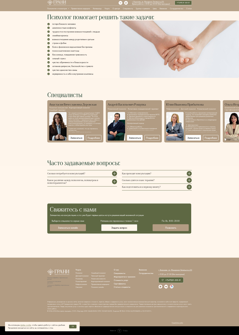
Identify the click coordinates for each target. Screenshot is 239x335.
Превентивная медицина (80, 8)
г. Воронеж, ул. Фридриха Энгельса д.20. (148, 2)
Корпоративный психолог (79, 107)
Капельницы (97, 8)
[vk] (120, 3)
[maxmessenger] (126, 3)
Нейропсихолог (172, 109)
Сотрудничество (176, 8)
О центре (116, 8)
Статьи (189, 8)
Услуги (107, 8)
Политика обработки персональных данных (57, 278)
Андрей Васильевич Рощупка (127, 104)
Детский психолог (188, 109)
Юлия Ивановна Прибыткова (185, 104)
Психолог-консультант (58, 107)
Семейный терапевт (57, 110)
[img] (58, 126)
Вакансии (163, 8)
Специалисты (128, 8)
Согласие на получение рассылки (54, 282)
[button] (93, 138)
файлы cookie (25, 325)
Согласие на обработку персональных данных (58, 285)
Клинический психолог (117, 109)
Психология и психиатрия (57, 8)
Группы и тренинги (143, 8)
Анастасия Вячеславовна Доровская (72, 104)
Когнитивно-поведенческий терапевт (143, 109)
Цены (155, 8)
